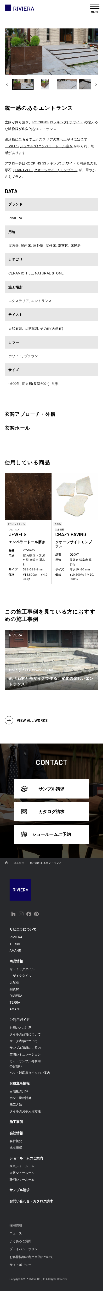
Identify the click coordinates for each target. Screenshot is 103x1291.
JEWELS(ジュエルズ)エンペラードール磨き (39, 146)
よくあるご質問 (20, 1241)
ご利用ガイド (20, 1020)
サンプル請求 (51, 789)
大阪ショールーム (22, 1173)
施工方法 (16, 1104)
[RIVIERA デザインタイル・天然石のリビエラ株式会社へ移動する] (6, 862)
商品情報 (16, 961)
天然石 (14, 982)
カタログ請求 (51, 811)
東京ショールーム (22, 1166)
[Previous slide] (8, 52)
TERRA (15, 944)
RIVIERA (16, 937)
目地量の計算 (19, 1091)
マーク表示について (24, 1041)
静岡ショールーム (22, 1179)
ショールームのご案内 (26, 1158)
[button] (23, 84)
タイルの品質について (25, 1034)
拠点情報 (16, 1147)
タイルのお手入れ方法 (25, 1111)
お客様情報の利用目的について (31, 1257)
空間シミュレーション (25, 1054)
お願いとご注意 (20, 1027)
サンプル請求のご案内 (25, 1048)
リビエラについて (23, 929)
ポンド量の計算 (20, 1098)
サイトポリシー (20, 1265)
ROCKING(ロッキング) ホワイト (57, 122)
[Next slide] (94, 52)
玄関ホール (17, 428)
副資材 (14, 989)
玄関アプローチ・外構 (30, 414)
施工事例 (16, 1122)
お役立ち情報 (20, 1083)
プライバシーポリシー (25, 1249)
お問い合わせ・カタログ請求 (31, 1201)
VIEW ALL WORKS (32, 720)
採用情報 (16, 1225)
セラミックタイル (22, 969)
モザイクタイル (20, 976)
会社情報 (16, 1133)
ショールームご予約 (51, 834)
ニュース (16, 1233)
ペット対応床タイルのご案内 (30, 1073)
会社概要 (16, 1141)
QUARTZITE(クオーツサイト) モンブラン (45, 170)
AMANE (15, 950)
